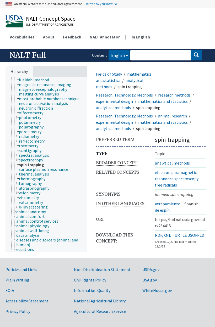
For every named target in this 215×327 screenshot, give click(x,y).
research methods (174, 95)
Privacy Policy (18, 311)
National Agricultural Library (100, 300)
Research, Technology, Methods (124, 95)
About (49, 37)
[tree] (46, 164)
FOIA (10, 290)
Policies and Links (21, 269)
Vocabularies (22, 37)
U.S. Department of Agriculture (49, 24)
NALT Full (27, 55)
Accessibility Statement (27, 300)
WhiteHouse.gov (157, 290)
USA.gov (149, 280)
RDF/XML (163, 235)
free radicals (166, 185)
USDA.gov (150, 269)
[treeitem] (36, 79)
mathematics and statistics (163, 101)
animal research (172, 116)
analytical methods (113, 107)
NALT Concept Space (51, 18)
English (117, 55)
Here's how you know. (99, 4)
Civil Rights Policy (90, 280)
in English (141, 37)
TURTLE (179, 235)
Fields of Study (109, 74)
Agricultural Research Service (100, 311)
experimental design (114, 101)
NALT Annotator (105, 37)
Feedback (72, 37)
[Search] (196, 55)
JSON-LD (196, 235)
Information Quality (92, 290)
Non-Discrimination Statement (102, 269)
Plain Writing (17, 280)
